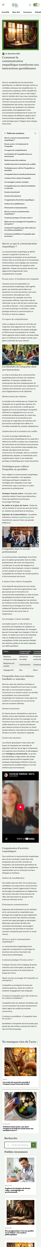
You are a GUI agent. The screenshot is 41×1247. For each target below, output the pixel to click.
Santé (5, 1079)
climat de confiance (18, 314)
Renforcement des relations (15, 160)
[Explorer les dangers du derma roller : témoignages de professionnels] (20, 1170)
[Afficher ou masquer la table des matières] (30, 133)
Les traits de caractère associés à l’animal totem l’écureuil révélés (16, 1083)
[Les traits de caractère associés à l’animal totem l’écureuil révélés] (20, 1061)
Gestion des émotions (12, 196)
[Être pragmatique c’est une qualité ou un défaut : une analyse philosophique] (20, 1212)
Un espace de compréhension (15, 150)
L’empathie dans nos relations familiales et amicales (19, 187)
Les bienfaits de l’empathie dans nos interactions (18, 155)
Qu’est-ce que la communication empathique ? (16, 139)
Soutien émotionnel (12, 192)
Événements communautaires (15, 208)
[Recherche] (29, 5)
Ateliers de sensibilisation (14, 204)
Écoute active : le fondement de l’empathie (16, 145)
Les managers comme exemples (16, 182)
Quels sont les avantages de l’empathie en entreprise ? (20, 223)
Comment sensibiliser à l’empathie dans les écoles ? (19, 235)
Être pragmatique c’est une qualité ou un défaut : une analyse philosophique (19, 1233)
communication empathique (11, 91)
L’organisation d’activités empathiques (19, 200)
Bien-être (8, 1185)
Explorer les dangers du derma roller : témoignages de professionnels (17, 1190)
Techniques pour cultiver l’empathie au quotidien (19, 169)
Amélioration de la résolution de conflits (20, 164)
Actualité (6, 1124)
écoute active (17, 102)
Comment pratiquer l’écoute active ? (18, 218)
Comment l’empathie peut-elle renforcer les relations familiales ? (20, 229)
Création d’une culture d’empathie (17, 178)
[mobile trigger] (4, 5)
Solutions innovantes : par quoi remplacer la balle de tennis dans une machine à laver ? (18, 1128)
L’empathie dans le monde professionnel (19, 174)
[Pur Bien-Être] (16, 5)
